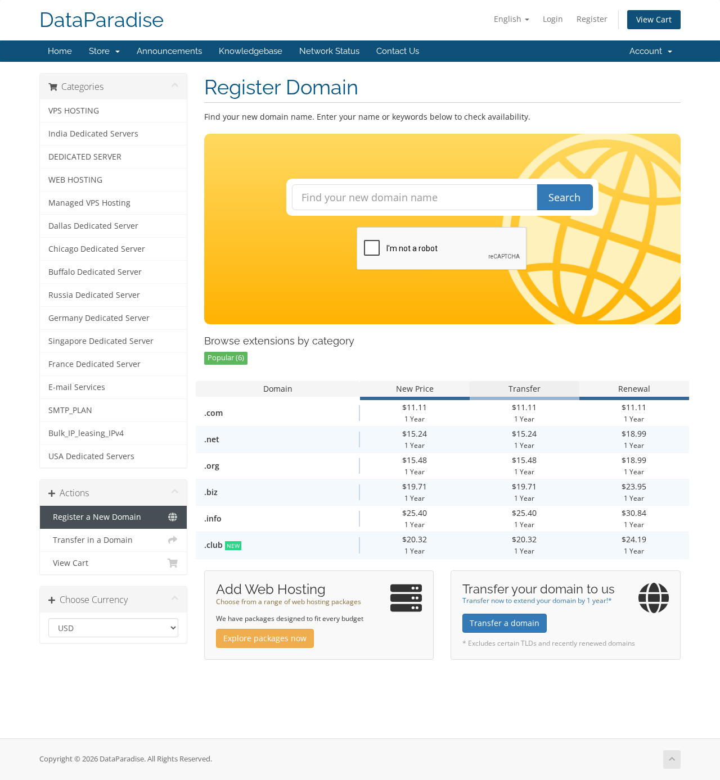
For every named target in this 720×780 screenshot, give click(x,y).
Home (60, 51)
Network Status (329, 51)
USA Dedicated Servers (91, 456)
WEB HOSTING (75, 180)
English (509, 18)
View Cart (654, 19)
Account (648, 51)
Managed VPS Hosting (89, 203)
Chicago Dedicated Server (96, 249)
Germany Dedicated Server (99, 318)
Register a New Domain (94, 517)
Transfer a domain (504, 623)
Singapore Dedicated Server (101, 341)
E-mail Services (76, 387)
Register (592, 18)
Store (101, 51)
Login (553, 18)
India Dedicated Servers (93, 134)
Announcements (169, 51)
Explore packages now (265, 638)
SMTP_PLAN (70, 410)
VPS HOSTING (73, 111)
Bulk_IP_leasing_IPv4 (86, 433)
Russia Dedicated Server (94, 295)
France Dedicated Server (94, 364)
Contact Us (397, 51)
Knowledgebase (250, 51)
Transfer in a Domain (90, 540)
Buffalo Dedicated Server (95, 272)
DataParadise (101, 20)
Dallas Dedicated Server (93, 226)
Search (564, 197)
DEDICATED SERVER (85, 157)
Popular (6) (226, 357)
